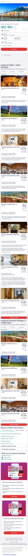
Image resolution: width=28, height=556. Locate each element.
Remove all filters (4, 329)
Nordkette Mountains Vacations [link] (7, 436)
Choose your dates (14, 317)
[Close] (25, 547)
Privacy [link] (7, 538)
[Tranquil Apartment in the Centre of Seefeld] (14, 154)
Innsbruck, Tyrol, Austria (9, 35)
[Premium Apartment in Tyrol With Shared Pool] (14, 276)
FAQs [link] (20, 538)
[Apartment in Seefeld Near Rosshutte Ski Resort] (14, 125)
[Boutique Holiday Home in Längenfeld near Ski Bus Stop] (14, 212)
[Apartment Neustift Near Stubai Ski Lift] (14, 182)
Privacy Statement (6, 554)
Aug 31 (19, 39)
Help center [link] (16, 538)
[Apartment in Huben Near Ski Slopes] (14, 96)
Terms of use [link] (11, 538)
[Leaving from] (14, 30)
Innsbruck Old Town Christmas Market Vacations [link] (11, 433)
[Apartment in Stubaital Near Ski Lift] (14, 307)
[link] (14, 456)
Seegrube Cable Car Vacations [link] (7, 438)
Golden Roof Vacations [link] (5, 441)
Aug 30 (5, 39)
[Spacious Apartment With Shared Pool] (14, 243)
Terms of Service (13, 554)
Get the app (14, 496)
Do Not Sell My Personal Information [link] (11, 539)
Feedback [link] (20, 539)
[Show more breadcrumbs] (2, 55)
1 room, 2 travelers (8, 42)
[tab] (7, 430)
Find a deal (14, 49)
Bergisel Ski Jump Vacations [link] (6, 443)
